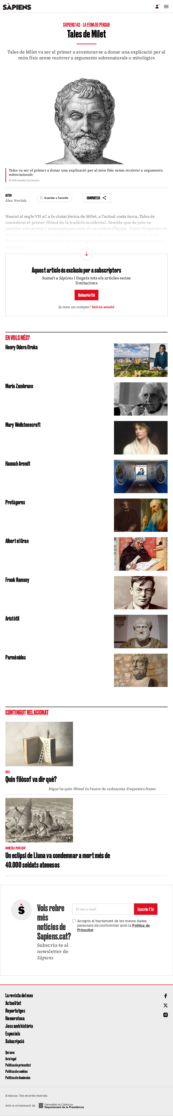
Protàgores (15, 502)
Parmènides (15, 657)
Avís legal (10, 1058)
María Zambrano (19, 386)
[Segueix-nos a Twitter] (165, 1005)
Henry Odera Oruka (21, 347)
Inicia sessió (103, 306)
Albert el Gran (17, 540)
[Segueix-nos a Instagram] (165, 1015)
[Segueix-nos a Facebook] (165, 996)
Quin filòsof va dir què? (31, 779)
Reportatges (15, 1010)
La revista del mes (19, 995)
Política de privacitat (18, 1064)
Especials (12, 1033)
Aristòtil (12, 618)
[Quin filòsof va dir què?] (39, 744)
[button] (54, 198)
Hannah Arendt (17, 463)
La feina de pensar (96, 24)
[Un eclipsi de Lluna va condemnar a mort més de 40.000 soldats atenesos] (39, 820)
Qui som (9, 1052)
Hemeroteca (15, 1018)
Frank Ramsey (17, 579)
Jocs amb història (19, 1025)
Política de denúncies (17, 1077)
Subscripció (14, 1041)
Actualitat (13, 1002)
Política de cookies (16, 1071)
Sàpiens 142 (71, 24)
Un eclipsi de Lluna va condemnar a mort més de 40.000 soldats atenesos (57, 859)
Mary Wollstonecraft (23, 424)
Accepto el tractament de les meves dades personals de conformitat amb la (113, 925)
